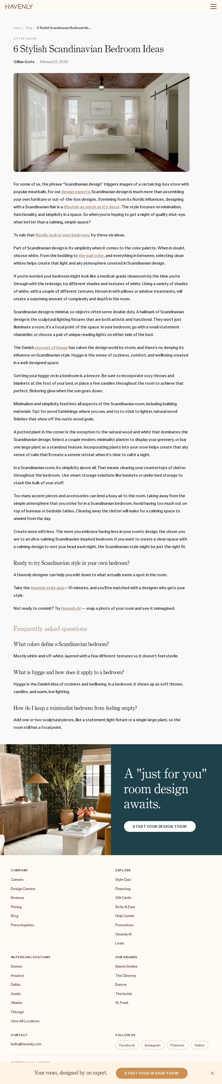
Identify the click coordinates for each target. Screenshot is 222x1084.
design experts (75, 191)
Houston (17, 975)
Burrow (121, 984)
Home (17, 28)
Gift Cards (123, 897)
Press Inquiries (22, 925)
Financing (122, 889)
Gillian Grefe (24, 62)
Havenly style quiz (48, 587)
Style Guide (25, 38)
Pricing (16, 907)
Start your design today (160, 826)
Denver (16, 966)
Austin (16, 993)
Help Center (124, 916)
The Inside (123, 993)
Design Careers (23, 889)
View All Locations (25, 1021)
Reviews (17, 897)
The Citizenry (125, 975)
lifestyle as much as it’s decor (92, 207)
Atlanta (16, 1002)
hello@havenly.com (26, 1044)
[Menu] (211, 6)
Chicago (17, 1012)
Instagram (153, 1045)
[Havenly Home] (19, 6)
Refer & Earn (125, 907)
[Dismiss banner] (212, 1073)
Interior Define (126, 966)
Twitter (199, 1045)
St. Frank (121, 1002)
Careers (17, 879)
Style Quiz (123, 879)
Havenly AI (71, 608)
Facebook (127, 1045)
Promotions (124, 925)
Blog (29, 28)
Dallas (16, 984)
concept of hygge (51, 347)
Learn (119, 943)
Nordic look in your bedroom (62, 235)
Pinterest (177, 1045)
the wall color (91, 255)
